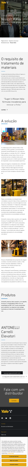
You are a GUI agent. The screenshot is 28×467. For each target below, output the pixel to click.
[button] (25, 376)
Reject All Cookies (14, 460)
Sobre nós (3, 434)
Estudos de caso (5, 42)
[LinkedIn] (10, 418)
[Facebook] (2, 418)
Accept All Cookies (14, 464)
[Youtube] (6, 418)
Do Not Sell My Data (13, 456)
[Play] (23, 32)
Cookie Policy (11, 453)
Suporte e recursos (13, 40)
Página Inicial (4, 40)
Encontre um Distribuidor (7, 426)
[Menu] (26, 2)
